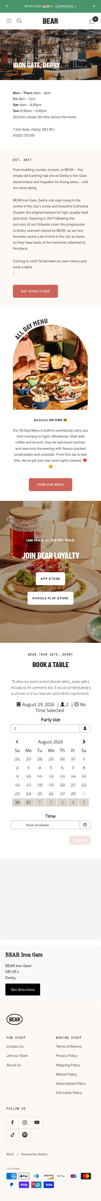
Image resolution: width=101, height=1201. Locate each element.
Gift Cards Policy (69, 1092)
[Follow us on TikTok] (12, 1135)
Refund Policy (66, 1074)
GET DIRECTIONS (35, 291)
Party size (50, 720)
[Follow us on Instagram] (25, 1122)
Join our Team (17, 1055)
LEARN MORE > (65, 6)
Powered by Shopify (34, 1154)
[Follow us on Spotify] (25, 1135)
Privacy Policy (67, 1055)
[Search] (19, 20)
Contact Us (15, 1046)
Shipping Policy (68, 1065)
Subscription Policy (71, 1083)
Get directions (23, 989)
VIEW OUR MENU (50, 484)
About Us (13, 1065)
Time (50, 816)
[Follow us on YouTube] (37, 1122)
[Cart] (92, 21)
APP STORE (50, 578)
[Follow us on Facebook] (12, 1122)
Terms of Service (69, 1046)
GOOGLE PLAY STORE (50, 598)
